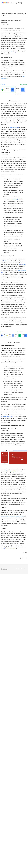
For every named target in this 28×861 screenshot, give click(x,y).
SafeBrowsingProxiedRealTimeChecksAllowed (12, 516)
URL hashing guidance (16, 199)
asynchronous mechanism (7, 416)
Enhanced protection (14, 127)
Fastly (4, 261)
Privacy (21, 569)
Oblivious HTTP (22, 264)
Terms (26, 569)
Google (17, 569)
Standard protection (15, 52)
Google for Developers (9, 548)
